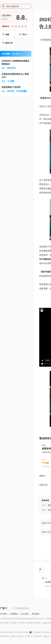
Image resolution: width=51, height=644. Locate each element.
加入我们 (25, 613)
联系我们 (14, 613)
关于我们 (3, 613)
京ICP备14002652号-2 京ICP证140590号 (14, 632)
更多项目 (15, 53)
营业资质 (35, 613)
